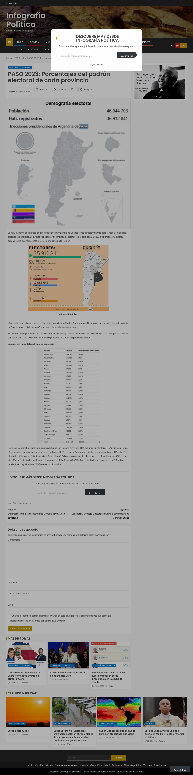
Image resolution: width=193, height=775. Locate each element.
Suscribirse (127, 55)
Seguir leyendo (97, 64)
